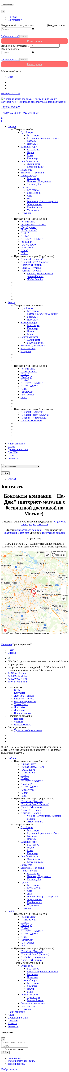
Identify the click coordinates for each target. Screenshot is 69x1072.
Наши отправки (16, 443)
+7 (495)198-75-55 (17, 673)
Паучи (30, 152)
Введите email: (9, 25)
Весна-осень (33, 192)
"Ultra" (24, 250)
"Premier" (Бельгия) (31, 264)
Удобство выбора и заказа (28, 730)
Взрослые (32, 141)
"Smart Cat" (27, 391)
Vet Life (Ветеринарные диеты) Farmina (40, 275)
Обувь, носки (34, 204)
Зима (29, 198)
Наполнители (28, 348)
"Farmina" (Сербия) (31, 270)
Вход (10, 76)
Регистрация (15, 1058)
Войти (23, 36)
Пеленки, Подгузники (39, 181)
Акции (11, 446)
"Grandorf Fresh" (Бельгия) (35, 262)
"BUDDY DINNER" (32, 239)
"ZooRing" (26, 241)
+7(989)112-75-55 (10, 112)
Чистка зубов (34, 184)
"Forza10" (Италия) (31, 267)
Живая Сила (21, 704)
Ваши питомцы (22, 724)
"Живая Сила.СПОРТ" (33, 224)
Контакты (13, 458)
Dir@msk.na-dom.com (53, 532)
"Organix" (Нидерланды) (34, 417)
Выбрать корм (9, 1069)
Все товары (33, 135)
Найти (5, 473)
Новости (12, 455)
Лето (29, 195)
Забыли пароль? (10, 36)
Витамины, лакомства (33, 345)
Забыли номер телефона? (21, 1061)
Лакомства (26, 169)
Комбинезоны (34, 207)
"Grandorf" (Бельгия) (32, 259)
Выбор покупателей (25, 701)
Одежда (25, 187)
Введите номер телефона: (15, 45)
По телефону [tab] (15, 19)
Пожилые (32, 143)
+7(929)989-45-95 (29, 112)
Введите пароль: (57, 25)
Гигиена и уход (29, 175)
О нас (17, 690)
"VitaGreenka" (28, 247)
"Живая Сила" (28, 221)
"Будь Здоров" (28, 227)
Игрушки (26, 213)
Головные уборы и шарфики (42, 201)
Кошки (11, 302)
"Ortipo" (25, 233)
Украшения (33, 210)
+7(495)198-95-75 (38, 524)
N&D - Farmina (35, 279)
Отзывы (18, 721)
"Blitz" (24, 253)
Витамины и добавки (32, 172)
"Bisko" (25, 236)
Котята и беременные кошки (42, 313)
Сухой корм (27, 132)
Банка (30, 155)
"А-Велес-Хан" (29, 230)
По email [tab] (12, 17)
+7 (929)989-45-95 (17, 678)
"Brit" (24, 397)
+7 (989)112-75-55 (17, 675)
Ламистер (32, 158)
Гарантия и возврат (24, 698)
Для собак (19, 707)
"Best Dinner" (28, 394)
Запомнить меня (14, 1049)
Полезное (6, 644)
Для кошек (20, 710)
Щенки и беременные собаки (43, 138)
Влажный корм (29, 146)
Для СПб (12, 452)
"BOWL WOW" (29, 244)
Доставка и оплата (18, 449)
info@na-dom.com (17, 681)
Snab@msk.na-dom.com (16, 532)
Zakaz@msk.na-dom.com (28, 530)
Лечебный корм (29, 161)
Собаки (12, 126)
